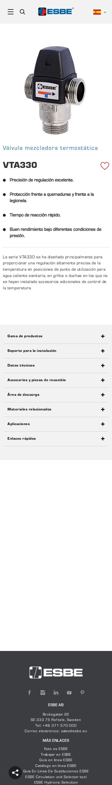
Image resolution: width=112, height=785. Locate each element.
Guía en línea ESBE (55, 760)
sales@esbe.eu (74, 731)
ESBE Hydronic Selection (56, 782)
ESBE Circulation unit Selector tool (56, 777)
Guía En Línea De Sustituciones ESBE (56, 771)
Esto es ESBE (56, 749)
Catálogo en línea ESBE (55, 766)
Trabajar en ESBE (56, 755)
